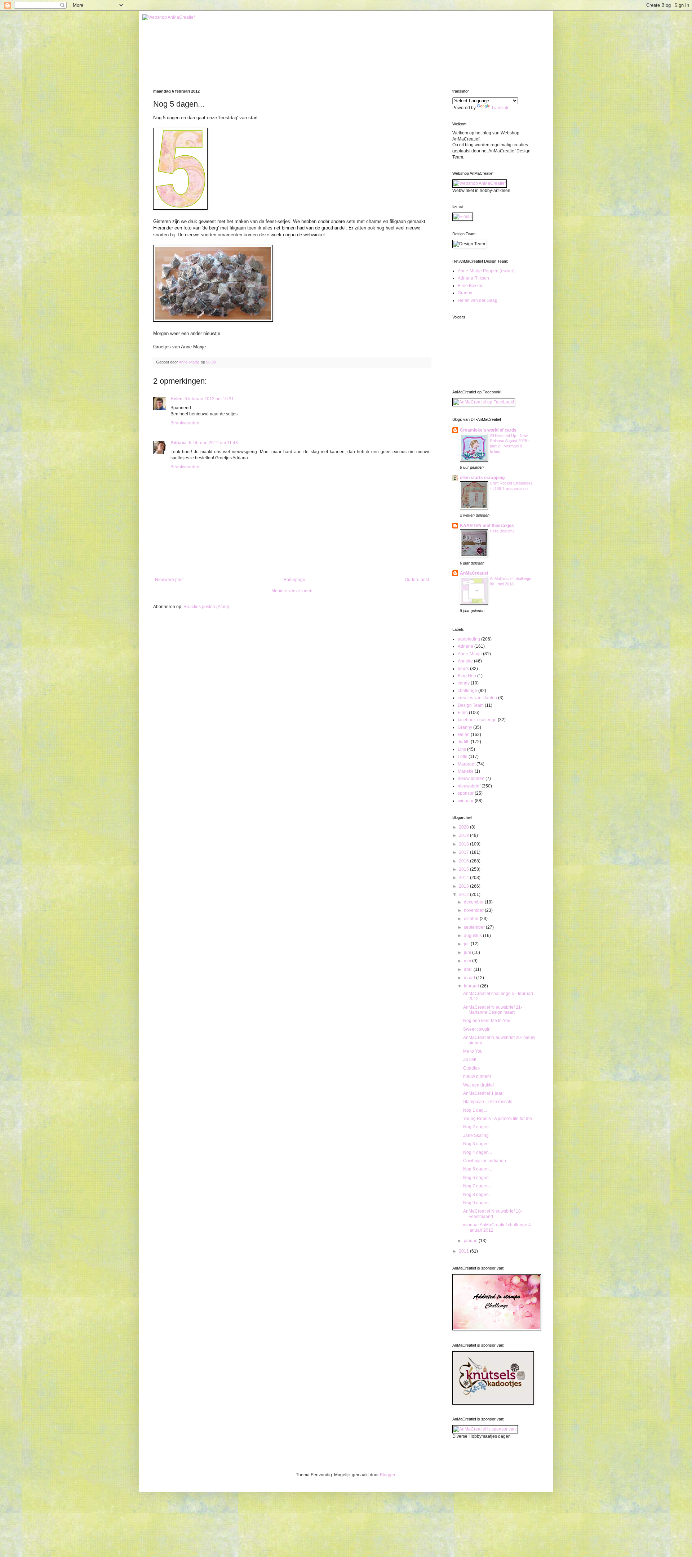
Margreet (466, 764)
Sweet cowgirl (477, 1029)
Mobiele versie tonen (291, 590)
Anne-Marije (470, 653)
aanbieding (469, 639)
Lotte (462, 756)
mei (468, 960)
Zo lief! (469, 1059)
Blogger (387, 1474)
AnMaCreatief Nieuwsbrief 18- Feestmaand (492, 1214)
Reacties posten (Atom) (206, 606)
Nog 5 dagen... (477, 1169)
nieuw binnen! (477, 1076)
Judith (464, 741)
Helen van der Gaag (477, 300)
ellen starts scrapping (482, 477)
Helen (176, 398)
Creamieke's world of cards (488, 430)
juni (468, 952)
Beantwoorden (184, 422)
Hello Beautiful (502, 531)
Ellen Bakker (470, 285)
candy (464, 683)
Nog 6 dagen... (477, 1177)
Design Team (471, 705)
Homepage (294, 579)
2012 (464, 894)
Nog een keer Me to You (486, 1020)
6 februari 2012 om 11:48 (213, 442)
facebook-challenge (477, 719)
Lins (462, 749)
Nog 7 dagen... (477, 1185)
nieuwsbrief (469, 786)
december (474, 902)
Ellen (463, 712)
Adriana (178, 442)
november (474, 910)
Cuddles (471, 1068)
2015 (464, 869)
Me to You (473, 1051)
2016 (464, 861)
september (475, 927)
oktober (472, 918)
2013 (464, 886)
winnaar (466, 800)
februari (472, 986)
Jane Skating (476, 1135)
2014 (464, 877)
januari (471, 1240)
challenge (467, 690)
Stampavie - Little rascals (487, 1101)
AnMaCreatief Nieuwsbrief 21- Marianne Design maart (492, 1010)
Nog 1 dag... (475, 1110)
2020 (464, 827)
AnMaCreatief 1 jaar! (483, 1093)
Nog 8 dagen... (477, 1194)
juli (467, 943)
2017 (464, 852)
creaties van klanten (477, 697)
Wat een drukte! (478, 1085)
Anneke (465, 661)
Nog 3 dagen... (477, 1143)
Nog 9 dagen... (477, 1202)
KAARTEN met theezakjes (487, 525)
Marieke (466, 771)
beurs (463, 668)
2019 (464, 835)
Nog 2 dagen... (477, 1126)
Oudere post (417, 579)
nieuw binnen (471, 778)
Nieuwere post (169, 579)
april (469, 969)
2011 (464, 1251)
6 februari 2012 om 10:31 (209, 398)
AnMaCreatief (474, 573)
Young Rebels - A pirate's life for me (497, 1118)
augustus (473, 935)
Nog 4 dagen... (477, 1152)
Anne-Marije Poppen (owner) (486, 270)
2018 (464, 844)
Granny (465, 292)
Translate (500, 107)
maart (470, 977)
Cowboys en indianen (484, 1160)
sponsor (466, 793)
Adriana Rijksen (473, 278)
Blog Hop (467, 675)
